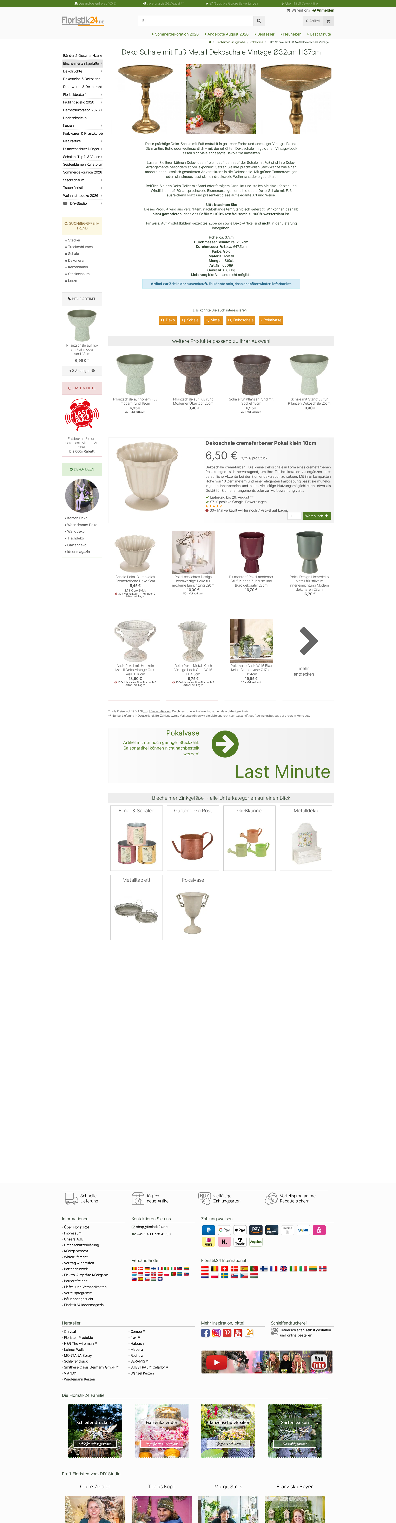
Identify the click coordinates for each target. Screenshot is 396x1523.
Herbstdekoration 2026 (81, 110)
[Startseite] (209, 42)
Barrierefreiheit (75, 1281)
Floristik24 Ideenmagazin (84, 1305)
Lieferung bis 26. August (165, 3)
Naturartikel (72, 141)
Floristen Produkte (78, 1337)
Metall (215, 320)
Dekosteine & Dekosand (81, 79)
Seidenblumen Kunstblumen (83, 164)
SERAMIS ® (139, 1361)
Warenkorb (300, 10)
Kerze (72, 281)
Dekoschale (242, 320)
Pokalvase (256, 42)
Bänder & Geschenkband (82, 55)
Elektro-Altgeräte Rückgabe (86, 1275)
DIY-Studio (78, 203)
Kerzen (68, 126)
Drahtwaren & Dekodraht (82, 87)
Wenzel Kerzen (142, 1373)
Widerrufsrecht (75, 1257)
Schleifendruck (75, 1361)
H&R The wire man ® (80, 1343)
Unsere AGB (74, 1239)
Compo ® (138, 1331)
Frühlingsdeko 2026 (78, 102)
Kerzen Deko (76, 518)
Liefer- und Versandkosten (85, 1287)
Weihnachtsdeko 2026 (80, 196)
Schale (192, 320)
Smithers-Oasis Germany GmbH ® (91, 1367)
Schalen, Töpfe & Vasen (81, 157)
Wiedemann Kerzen (79, 1379)
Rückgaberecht (76, 1251)
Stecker (73, 240)
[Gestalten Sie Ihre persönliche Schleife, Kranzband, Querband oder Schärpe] (95, 1431)
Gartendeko (76, 545)
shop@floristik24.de (152, 1227)
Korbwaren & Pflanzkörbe (83, 133)
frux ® (135, 1337)
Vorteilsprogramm (78, 1293)
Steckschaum (73, 180)
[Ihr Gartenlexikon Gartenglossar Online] (295, 1431)
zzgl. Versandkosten (157, 711)
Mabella (137, 1349)
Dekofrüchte (72, 71)
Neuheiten (292, 34)
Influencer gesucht (78, 1299)
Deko (170, 320)
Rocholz (137, 1355)
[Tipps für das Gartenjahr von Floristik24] (161, 1431)
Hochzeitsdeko (74, 118)
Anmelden (325, 10)
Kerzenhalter (77, 267)
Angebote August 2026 (227, 34)
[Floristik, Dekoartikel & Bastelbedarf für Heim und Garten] (86, 21)
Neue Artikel (84, 299)
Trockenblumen (80, 247)
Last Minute (320, 34)
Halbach (137, 1343)
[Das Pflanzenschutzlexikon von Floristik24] (228, 1431)
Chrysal (70, 1331)
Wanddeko (75, 531)
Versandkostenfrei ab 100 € (97, 3)
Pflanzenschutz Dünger (81, 149)
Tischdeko (75, 538)
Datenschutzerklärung (81, 1245)
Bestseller (265, 34)
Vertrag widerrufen (79, 1263)
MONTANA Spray (78, 1355)
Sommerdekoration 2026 (176, 34)
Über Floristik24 (76, 1227)
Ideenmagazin (78, 552)
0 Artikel (312, 21)
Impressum (72, 1233)
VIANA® (70, 1373)
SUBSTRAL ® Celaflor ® (149, 1367)
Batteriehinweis (76, 1269)
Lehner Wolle (74, 1349)
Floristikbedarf (74, 95)
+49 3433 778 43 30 (154, 1234)
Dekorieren (76, 260)
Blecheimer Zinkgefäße (230, 42)
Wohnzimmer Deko (81, 525)
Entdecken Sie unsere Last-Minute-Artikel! (82, 445)
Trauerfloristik (73, 188)
